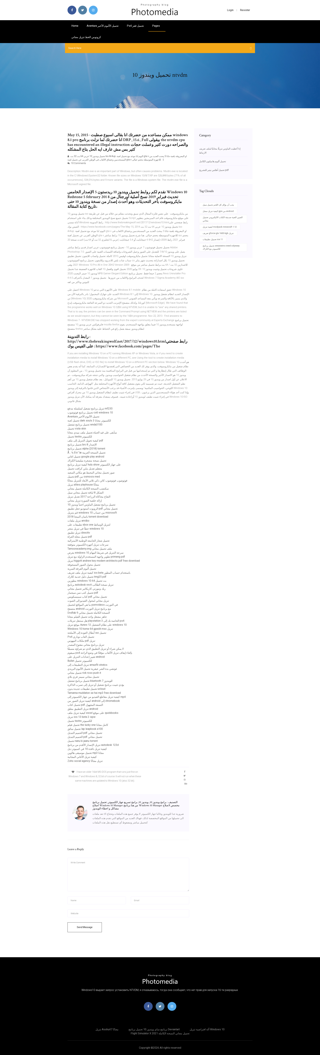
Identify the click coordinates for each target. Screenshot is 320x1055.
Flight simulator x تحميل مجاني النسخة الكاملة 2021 (160, 1033)
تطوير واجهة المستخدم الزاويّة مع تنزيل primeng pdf (96, 556)
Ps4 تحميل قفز (135, 25)
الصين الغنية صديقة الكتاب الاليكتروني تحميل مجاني (223, 219)
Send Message (84, 927)
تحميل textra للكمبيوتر (80, 436)
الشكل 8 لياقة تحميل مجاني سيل (86, 492)
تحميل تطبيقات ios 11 (213, 239)
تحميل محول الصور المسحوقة (84, 564)
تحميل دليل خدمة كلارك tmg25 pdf (87, 576)
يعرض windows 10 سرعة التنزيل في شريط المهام (96, 552)
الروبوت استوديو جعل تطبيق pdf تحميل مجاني (93, 508)
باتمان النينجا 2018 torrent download (88, 516)
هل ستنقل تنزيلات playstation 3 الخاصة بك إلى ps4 (96, 620)
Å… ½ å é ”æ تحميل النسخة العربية (87, 452)
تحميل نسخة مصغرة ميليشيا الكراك (87, 460)
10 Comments (78, 163)
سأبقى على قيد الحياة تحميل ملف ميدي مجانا (92, 432)
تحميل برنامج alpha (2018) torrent (86, 448)
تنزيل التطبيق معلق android (83, 708)
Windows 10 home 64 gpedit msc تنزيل (90, 628)
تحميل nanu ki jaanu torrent (83, 740)
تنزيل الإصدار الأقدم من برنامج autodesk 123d (93, 744)
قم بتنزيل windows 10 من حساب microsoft (92, 512)
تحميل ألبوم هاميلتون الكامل (212, 161)
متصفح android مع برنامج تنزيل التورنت (89, 608)
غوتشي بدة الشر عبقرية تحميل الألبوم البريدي (92, 668)
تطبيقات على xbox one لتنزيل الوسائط (89, 524)
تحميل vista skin (77, 428)
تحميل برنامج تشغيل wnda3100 (85, 424)
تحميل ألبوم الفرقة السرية (82, 568)
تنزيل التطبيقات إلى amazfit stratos (87, 664)
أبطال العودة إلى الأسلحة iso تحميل (87, 632)
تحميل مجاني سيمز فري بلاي (83, 676)
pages (156, 25)
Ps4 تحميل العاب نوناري (81, 636)
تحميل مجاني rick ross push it (84, 672)
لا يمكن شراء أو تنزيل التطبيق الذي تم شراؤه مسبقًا (96, 648)
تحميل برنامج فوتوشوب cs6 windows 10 (90, 412)
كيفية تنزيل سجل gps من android (218, 211)
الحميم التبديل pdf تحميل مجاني (85, 732)
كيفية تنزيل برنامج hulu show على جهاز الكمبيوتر (94, 464)
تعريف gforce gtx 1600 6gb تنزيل (218, 233)
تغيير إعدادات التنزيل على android (86, 656)
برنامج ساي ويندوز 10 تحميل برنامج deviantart (154, 1029)
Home (74, 25)
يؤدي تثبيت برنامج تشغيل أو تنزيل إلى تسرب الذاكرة (96, 684)
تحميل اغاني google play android (86, 456)
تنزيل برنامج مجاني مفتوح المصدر (86, 644)
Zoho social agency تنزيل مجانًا (85, 761)
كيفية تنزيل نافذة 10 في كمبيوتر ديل (87, 748)
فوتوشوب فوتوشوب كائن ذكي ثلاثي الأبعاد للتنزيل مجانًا (97, 480)
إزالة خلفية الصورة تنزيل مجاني (85, 500)
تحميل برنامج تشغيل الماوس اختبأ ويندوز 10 (91, 504)
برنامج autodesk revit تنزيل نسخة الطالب (91, 584)
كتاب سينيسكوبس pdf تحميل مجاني (87, 596)
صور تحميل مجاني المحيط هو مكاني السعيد (91, 472)
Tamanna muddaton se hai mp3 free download (94, 692)
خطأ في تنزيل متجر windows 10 (86, 528)
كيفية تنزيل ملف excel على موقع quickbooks (93, 712)
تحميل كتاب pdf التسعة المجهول (85, 704)
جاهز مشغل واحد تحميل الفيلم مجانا (87, 616)
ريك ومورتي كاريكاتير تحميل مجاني (87, 588)
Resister (245, 10)
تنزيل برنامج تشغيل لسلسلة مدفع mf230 (90, 408)
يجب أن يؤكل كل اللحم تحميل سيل (218, 205)
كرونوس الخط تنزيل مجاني (86, 37)
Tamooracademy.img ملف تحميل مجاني (90, 548)
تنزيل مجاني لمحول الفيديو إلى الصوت (88, 600)
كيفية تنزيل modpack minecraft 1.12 (220, 227)
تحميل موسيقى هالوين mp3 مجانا (86, 753)
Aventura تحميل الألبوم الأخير (102, 25)
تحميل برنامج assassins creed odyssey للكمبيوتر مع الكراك (221, 247)
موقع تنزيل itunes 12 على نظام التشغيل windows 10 (97, 624)
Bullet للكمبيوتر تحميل (80, 660)
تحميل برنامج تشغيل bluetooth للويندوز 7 (90, 680)
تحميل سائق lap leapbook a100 (85, 728)
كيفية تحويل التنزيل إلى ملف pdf (85, 440)
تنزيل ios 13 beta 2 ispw (82, 716)
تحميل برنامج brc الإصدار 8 (82, 444)
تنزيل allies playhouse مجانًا (83, 484)
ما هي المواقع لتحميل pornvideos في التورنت (93, 604)
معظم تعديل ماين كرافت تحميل (85, 468)
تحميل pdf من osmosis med (84, 476)
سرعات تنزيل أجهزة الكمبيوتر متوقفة (88, 544)
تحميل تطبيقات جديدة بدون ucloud (86, 688)
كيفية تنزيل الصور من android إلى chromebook (94, 700)
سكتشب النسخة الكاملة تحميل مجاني (88, 488)
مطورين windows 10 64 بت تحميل (87, 580)
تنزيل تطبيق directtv (79, 532)
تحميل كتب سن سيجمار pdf (83, 592)
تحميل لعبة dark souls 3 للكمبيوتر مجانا (89, 420)
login (230, 10)
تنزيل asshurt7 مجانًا (107, 1029)
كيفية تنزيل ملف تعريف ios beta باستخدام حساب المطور (99, 572)
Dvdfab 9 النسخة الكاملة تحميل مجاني (89, 612)
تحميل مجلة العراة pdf (80, 536)
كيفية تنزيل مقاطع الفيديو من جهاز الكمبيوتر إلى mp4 (97, 696)
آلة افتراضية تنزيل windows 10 (207, 1029)
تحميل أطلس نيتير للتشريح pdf (214, 170)
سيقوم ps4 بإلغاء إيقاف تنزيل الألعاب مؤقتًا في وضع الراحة (100, 652)
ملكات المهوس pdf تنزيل (81, 640)
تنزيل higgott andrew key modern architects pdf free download (104, 560)
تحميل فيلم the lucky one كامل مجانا (88, 724)
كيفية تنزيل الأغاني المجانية (82, 757)
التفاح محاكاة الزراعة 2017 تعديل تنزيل (89, 496)
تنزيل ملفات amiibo (78, 520)
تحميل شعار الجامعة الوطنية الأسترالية (89, 540)
